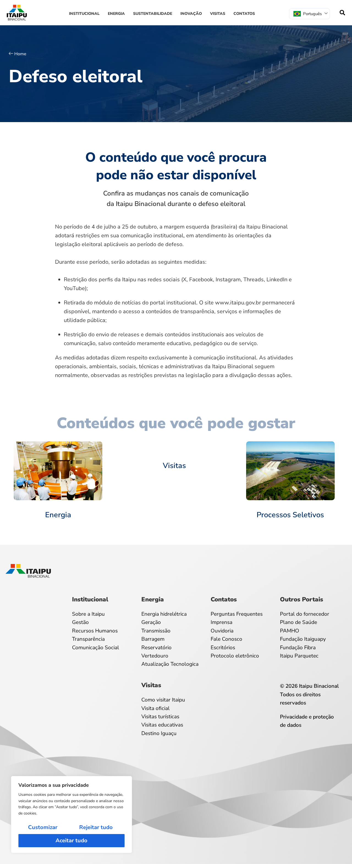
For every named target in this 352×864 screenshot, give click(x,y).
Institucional (84, 13)
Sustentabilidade (152, 13)
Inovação (191, 13)
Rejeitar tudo (96, 827)
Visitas (217, 13)
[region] (71, 814)
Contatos (244, 13)
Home (20, 54)
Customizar (42, 827)
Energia (116, 13)
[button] (342, 12)
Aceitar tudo (71, 840)
